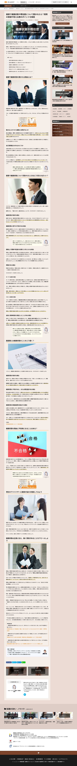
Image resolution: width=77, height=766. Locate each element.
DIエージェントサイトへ (62, 23)
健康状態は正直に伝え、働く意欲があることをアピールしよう (20, 71)
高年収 (13, 5)
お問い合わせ (38, 2)
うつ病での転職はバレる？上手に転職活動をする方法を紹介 (62, 41)
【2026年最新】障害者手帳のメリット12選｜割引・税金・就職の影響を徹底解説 (62, 71)
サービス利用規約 (47, 759)
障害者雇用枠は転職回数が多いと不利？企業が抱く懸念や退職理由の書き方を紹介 (62, 100)
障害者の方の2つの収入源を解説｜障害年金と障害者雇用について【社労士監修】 (24, 637)
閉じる (11, 57)
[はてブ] (19, 662)
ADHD (55, 111)
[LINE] (23, 662)
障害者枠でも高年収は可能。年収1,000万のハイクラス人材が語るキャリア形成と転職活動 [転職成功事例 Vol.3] (62, 56)
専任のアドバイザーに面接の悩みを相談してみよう (18, 69)
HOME (6, 8)
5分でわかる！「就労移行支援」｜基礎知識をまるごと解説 (47, 722)
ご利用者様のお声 (20, 759)
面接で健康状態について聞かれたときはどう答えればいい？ (20, 62)
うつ (65, 108)
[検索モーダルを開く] (71, 2)
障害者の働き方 (57, 128)
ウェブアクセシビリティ (63, 759)
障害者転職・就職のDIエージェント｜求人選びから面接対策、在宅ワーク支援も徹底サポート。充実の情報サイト (42, 761)
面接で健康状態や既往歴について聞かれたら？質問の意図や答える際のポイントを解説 (39, 8)
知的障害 (59, 111)
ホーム (18, 2)
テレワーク (18, 5)
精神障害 (60, 108)
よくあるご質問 (31, 2)
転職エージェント (63, 116)
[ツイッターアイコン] (38, 752)
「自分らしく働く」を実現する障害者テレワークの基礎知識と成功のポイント (64, 722)
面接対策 (22, 5)
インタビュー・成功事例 (69, 45)
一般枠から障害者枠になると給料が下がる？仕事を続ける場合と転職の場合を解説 (62, 86)
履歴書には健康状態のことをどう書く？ (16, 64)
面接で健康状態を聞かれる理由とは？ (15, 60)
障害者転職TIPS (24, 2)
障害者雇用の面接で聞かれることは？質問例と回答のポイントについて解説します (25, 643)
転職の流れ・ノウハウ (19, 8)
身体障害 (55, 108)
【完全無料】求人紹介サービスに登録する (60, 2)
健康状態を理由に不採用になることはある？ (17, 67)
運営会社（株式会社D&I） (30, 759)
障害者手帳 (65, 111)
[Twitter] (14, 662)
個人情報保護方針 (39, 759)
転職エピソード (27, 5)
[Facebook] (9, 662)
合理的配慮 (55, 116)
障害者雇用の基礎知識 (69, 61)
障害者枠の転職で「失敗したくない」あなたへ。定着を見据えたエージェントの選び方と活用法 (30, 723)
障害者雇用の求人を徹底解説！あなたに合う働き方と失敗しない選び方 (12, 722)
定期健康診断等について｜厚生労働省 (14, 424)
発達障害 (70, 108)
